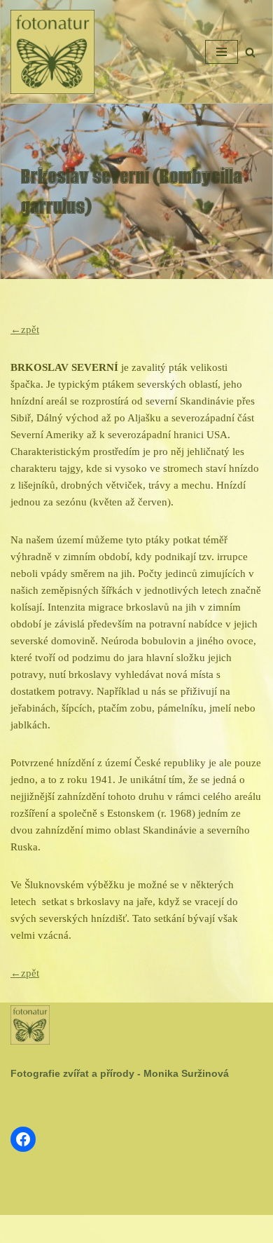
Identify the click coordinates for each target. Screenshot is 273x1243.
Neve (92, 1229)
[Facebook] (23, 1139)
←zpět (24, 329)
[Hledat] (250, 52)
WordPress (170, 1229)
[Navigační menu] (221, 52)
